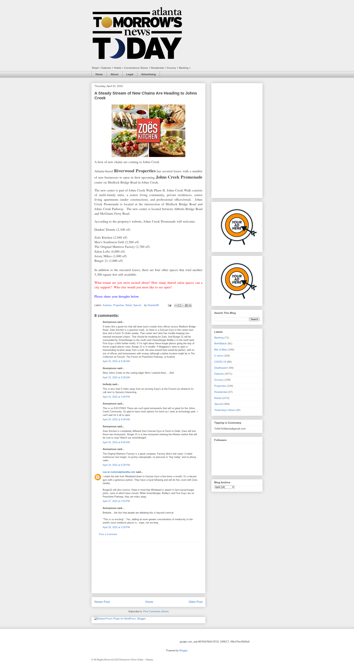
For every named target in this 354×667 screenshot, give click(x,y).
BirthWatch (220, 343)
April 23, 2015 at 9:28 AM (116, 377)
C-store (218, 355)
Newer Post (102, 601)
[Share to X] (183, 305)
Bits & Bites (220, 349)
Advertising (148, 74)
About (114, 74)
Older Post (195, 601)
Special (137, 305)
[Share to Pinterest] (190, 305)
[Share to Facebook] (186, 305)
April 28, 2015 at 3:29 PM (116, 527)
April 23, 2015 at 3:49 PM (116, 396)
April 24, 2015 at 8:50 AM (116, 442)
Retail (129, 305)
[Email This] (176, 305)
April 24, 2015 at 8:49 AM (116, 419)
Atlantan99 (153, 305)
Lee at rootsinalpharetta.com (119, 472)
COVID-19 (220, 361)
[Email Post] (169, 305)
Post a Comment (108, 534)
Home (99, 74)
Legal (129, 74)
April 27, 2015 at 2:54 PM (116, 501)
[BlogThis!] (179, 305)
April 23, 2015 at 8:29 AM (116, 361)
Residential (220, 391)
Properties (118, 305)
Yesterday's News (224, 409)
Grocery (219, 379)
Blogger (183, 650)
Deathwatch (221, 367)
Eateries (107, 305)
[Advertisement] (148, 567)
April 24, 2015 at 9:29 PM (116, 465)
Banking (219, 337)
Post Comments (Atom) (156, 611)
